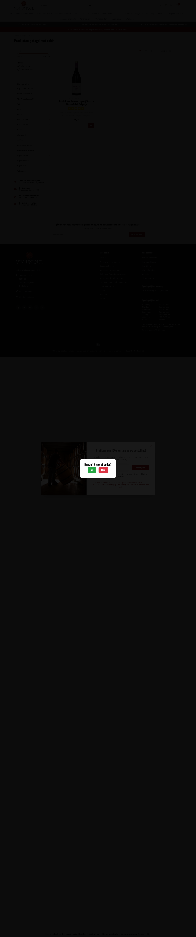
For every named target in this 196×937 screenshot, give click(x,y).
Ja (92, 470)
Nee (103, 470)
